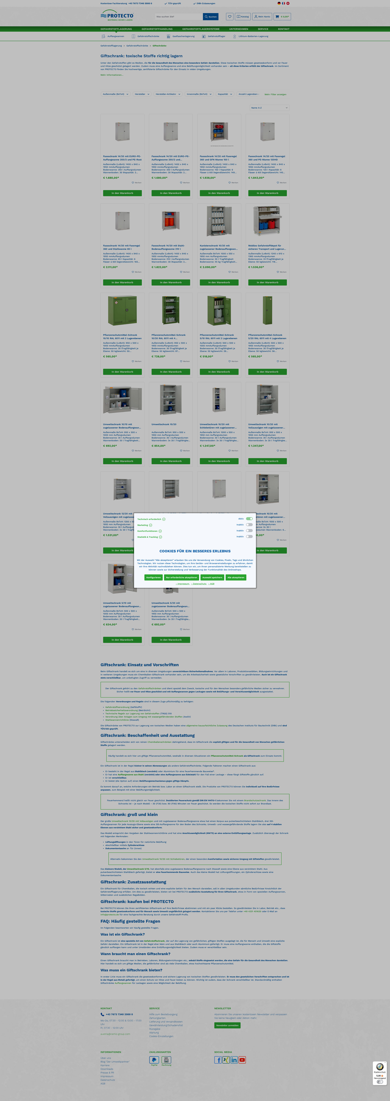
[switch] (380, 1082)
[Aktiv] (249, 518)
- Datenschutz (199, 583)
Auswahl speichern (212, 577)
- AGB (211, 583)
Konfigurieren (153, 577)
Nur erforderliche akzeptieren (181, 577)
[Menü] (385, 1063)
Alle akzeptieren (236, 577)
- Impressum (183, 583)
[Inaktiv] (249, 524)
